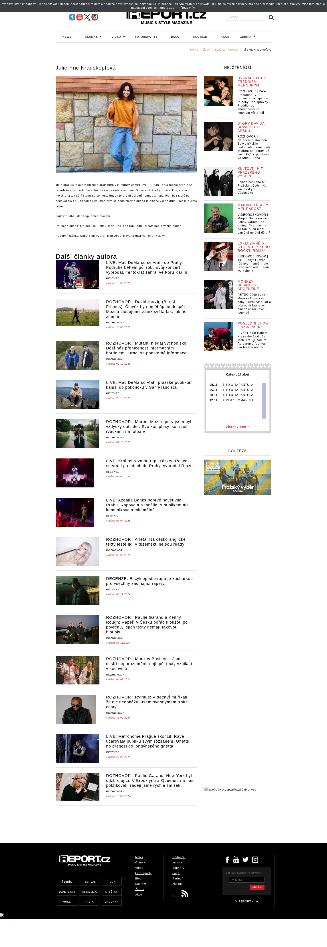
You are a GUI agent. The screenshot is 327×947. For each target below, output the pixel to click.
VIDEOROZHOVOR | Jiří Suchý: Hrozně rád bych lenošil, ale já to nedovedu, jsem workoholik (253, 263)
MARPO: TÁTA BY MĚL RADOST (253, 207)
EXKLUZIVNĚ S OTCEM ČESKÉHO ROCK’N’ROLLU (254, 247)
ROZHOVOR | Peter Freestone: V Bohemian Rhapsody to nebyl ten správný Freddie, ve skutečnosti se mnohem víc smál (253, 102)
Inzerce (177, 862)
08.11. (214, 395)
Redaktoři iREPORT (226, 49)
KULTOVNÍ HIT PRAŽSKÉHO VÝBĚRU (250, 172)
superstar (67, 891)
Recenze (112, 278)
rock (112, 881)
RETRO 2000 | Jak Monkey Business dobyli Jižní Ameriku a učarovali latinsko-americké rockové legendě (254, 303)
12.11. (214, 400)
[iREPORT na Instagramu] (94, 16)
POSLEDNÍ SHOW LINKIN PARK (253, 325)
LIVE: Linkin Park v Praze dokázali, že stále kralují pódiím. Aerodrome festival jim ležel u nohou (253, 340)
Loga (176, 873)
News (67, 36)
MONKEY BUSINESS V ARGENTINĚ (249, 285)
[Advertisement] (137, 821)
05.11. (214, 384)
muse (67, 901)
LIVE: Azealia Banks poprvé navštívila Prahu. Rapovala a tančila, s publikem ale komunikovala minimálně (147, 505)
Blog (175, 36)
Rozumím (188, 7)
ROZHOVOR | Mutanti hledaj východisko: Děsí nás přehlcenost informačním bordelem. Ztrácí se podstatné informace (147, 348)
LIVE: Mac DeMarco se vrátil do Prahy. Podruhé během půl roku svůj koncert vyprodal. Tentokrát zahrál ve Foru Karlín (146, 267)
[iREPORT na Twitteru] (236, 859)
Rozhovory (115, 322)
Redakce (178, 857)
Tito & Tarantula (237, 384)
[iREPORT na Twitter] (245, 859)
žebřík (67, 881)
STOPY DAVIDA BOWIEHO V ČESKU (251, 127)
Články (91, 36)
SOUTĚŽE (237, 451)
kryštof (111, 891)
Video (116, 36)
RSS (175, 895)
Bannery (178, 867)
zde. (172, 7)
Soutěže (200, 36)
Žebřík (246, 36)
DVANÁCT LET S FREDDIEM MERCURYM (252, 81)
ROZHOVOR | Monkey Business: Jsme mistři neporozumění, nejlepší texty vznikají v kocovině (149, 664)
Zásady (177, 883)
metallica (89, 891)
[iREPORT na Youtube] (79, 16)
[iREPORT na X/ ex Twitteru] (87, 16)
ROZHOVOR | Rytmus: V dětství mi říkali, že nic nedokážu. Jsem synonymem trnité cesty (147, 702)
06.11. (214, 390)
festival (89, 881)
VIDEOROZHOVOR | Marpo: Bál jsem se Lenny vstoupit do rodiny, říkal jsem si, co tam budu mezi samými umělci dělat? (254, 223)
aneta (89, 901)
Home (194, 49)
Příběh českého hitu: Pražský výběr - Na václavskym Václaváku (253, 187)
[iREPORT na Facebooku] (72, 16)
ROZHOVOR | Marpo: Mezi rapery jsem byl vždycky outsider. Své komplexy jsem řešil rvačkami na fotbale (148, 426)
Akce (225, 36)
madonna (112, 901)
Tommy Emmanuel (238, 400)
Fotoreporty (146, 36)
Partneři (178, 878)
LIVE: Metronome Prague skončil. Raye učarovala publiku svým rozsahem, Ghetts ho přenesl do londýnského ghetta (147, 741)
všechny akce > (238, 426)
